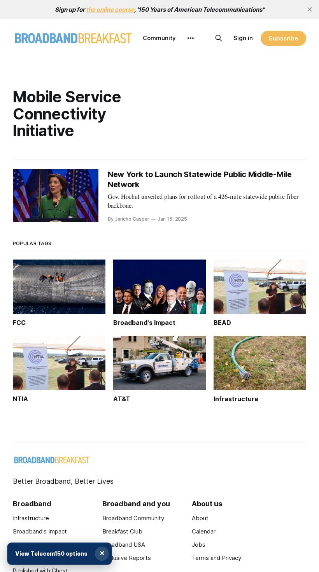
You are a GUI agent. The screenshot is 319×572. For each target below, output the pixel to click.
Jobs (198, 544)
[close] (309, 9)
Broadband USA (123, 544)
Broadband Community (133, 518)
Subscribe (283, 38)
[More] (190, 38)
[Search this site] (218, 38)
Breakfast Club (122, 531)
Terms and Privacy (216, 557)
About (200, 518)
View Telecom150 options (51, 553)
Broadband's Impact (40, 531)
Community (159, 38)
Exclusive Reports (126, 557)
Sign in (243, 38)
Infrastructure (31, 518)
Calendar (204, 531)
